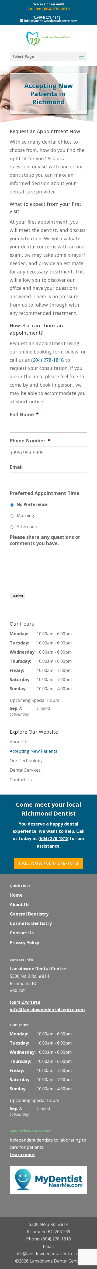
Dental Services (25, 770)
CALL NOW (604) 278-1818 (48, 863)
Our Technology (26, 761)
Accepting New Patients (33, 751)
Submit (17, 596)
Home (16, 895)
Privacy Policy (24, 942)
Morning (25, 515)
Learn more (22, 1154)
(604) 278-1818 (48, 17)
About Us (19, 742)
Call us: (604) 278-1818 (48, 9)
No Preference (32, 504)
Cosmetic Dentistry (31, 923)
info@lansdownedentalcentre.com (47, 1010)
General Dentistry (29, 914)
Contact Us (21, 780)
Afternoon (27, 526)
